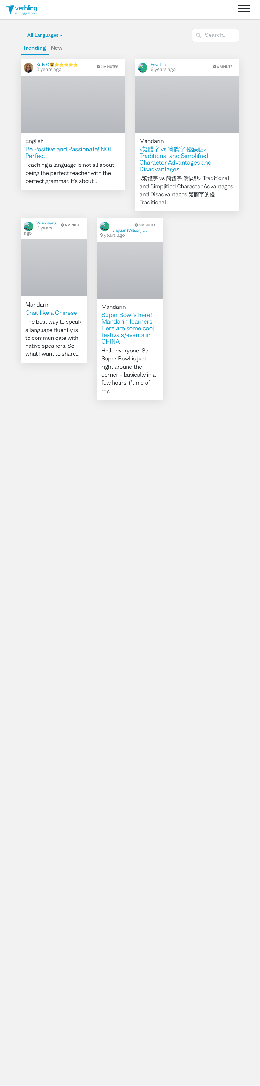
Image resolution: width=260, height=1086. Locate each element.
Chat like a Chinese (51, 313)
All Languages (43, 35)
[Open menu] (244, 9)
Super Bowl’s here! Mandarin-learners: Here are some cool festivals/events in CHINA (127, 329)
